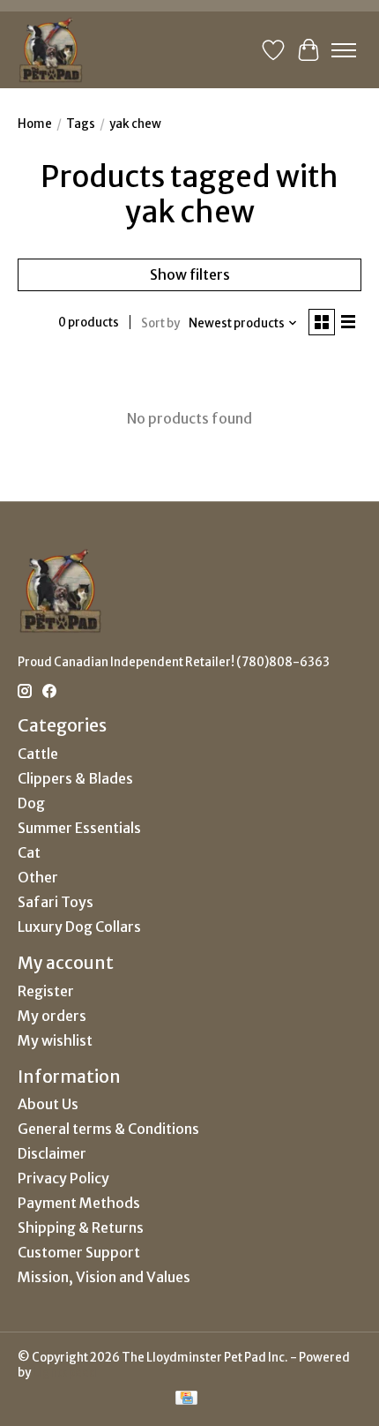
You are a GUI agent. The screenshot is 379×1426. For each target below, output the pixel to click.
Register (46, 991)
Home (35, 123)
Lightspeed (65, 1372)
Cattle (38, 753)
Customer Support (79, 1252)
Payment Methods (79, 1203)
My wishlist (55, 1040)
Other (38, 877)
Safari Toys (55, 902)
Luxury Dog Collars (79, 926)
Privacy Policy (63, 1178)
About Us (48, 1104)
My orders (52, 1015)
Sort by (160, 323)
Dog (31, 803)
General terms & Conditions (108, 1128)
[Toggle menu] (343, 50)
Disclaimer (52, 1153)
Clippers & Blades (75, 778)
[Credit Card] (186, 1399)
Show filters (190, 274)
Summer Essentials (79, 828)
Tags (80, 123)
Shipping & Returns (81, 1227)
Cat (29, 852)
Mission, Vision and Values (104, 1277)
